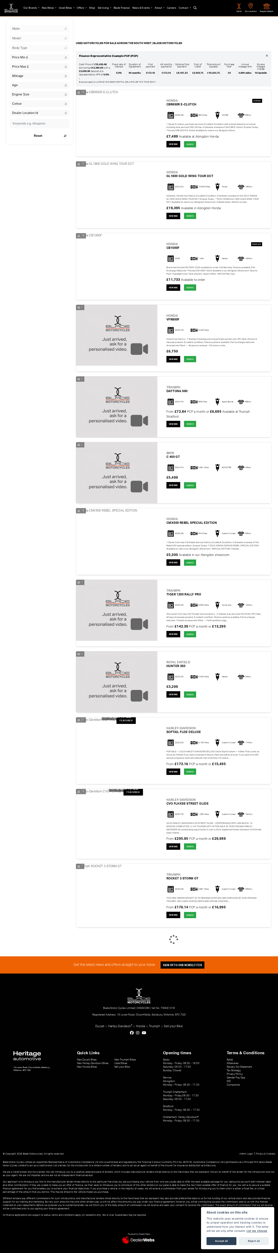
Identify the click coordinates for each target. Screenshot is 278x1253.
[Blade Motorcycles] (11, 8)
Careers (171, 8)
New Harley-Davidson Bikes (93, 1063)
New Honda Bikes (87, 1067)
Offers (81, 8)
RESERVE (190, 144)
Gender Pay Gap (236, 1078)
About (159, 8)
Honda (140, 1026)
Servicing (103, 8)
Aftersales (233, 1063)
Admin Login (246, 1154)
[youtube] (145, 1033)
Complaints (233, 1085)
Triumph (154, 1026)
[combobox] (40, 28)
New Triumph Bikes (125, 1060)
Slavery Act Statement (239, 1067)
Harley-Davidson (120, 1026)
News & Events (141, 8)
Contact (184, 8)
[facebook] (133, 1033)
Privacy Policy (235, 1074)
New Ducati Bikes (87, 1060)
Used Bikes (66, 8)
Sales (230, 1060)
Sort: (82, 23)
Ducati (99, 1026)
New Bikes (48, 8)
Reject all (254, 1240)
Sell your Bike (173, 1026)
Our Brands (30, 8)
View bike (173, 144)
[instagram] (138, 1033)
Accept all (221, 1240)
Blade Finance (122, 8)
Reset (38, 135)
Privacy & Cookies (265, 1154)
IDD (229, 1081)
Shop (92, 8)
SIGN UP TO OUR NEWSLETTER (182, 965)
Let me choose (257, 1230)
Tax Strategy (234, 1070)
